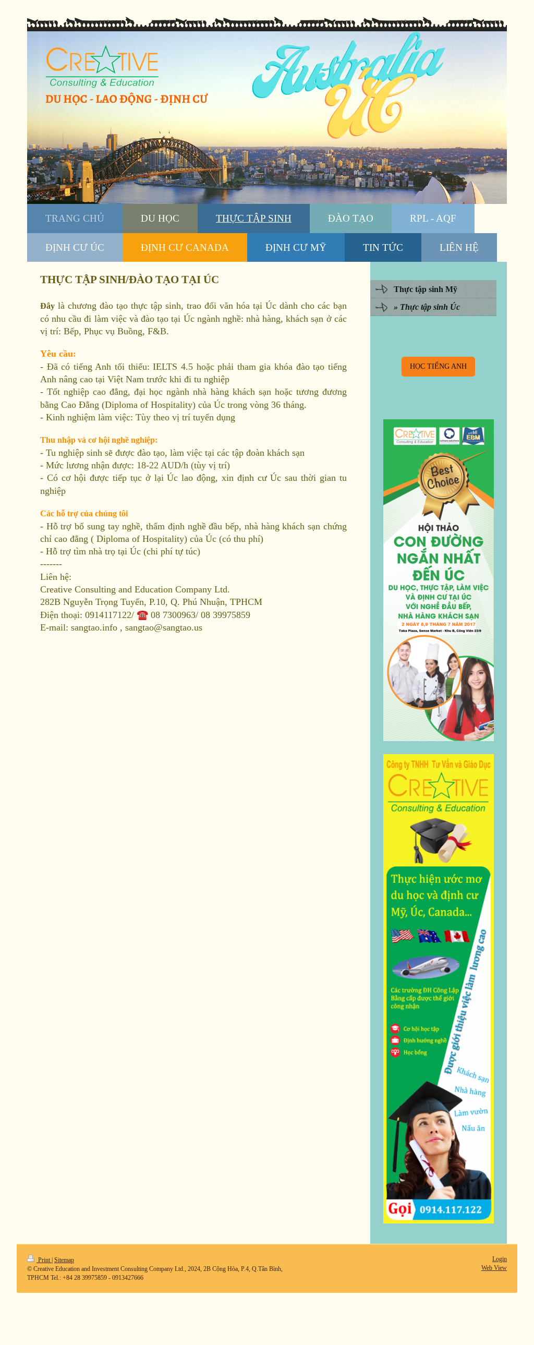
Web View (494, 1267)
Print (44, 1260)
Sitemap (64, 1260)
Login (499, 1259)
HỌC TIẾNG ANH (438, 366)
